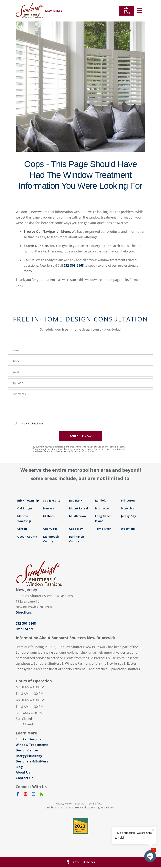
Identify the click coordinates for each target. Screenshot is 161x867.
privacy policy (61, 451)
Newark (48, 508)
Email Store (25, 629)
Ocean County (27, 536)
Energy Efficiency (29, 756)
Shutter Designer (29, 739)
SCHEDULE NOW (80, 436)
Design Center (27, 750)
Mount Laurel (78, 508)
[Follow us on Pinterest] (25, 795)
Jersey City (128, 516)
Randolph (101, 500)
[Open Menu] (139, 10)
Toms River (103, 529)
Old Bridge (24, 508)
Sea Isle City (51, 500)
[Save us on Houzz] (41, 795)
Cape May (76, 529)
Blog (19, 767)
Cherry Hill (50, 529)
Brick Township (28, 500)
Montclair (127, 508)
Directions (24, 612)
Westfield (128, 529)
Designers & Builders (32, 761)
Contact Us (24, 778)
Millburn (49, 516)
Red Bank (75, 500)
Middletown (77, 516)
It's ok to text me (30, 423)
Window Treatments (32, 745)
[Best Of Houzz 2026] (80, 826)
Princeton (128, 500)
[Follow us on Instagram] (33, 795)
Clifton (22, 529)
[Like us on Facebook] (18, 795)
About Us (23, 772)
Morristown (103, 508)
